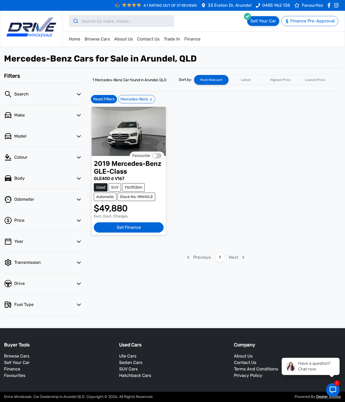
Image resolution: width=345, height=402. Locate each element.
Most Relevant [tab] (211, 80)
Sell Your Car (17, 362)
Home (74, 39)
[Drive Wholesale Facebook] (330, 5)
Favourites (14, 375)
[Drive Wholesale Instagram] (337, 5)
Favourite (141, 156)
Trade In (172, 39)
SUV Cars (128, 369)
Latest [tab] (246, 80)
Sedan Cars (130, 362)
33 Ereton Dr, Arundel (229, 5)
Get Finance (129, 227)
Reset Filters (104, 99)
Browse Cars (97, 39)
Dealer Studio (328, 397)
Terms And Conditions (256, 369)
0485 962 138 (276, 5)
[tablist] (263, 80)
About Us (123, 39)
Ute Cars (127, 356)
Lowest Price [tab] (315, 80)
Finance (192, 39)
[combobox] (121, 21)
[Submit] (75, 21)
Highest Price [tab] (280, 80)
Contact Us (148, 39)
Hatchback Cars (135, 375)
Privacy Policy (248, 375)
